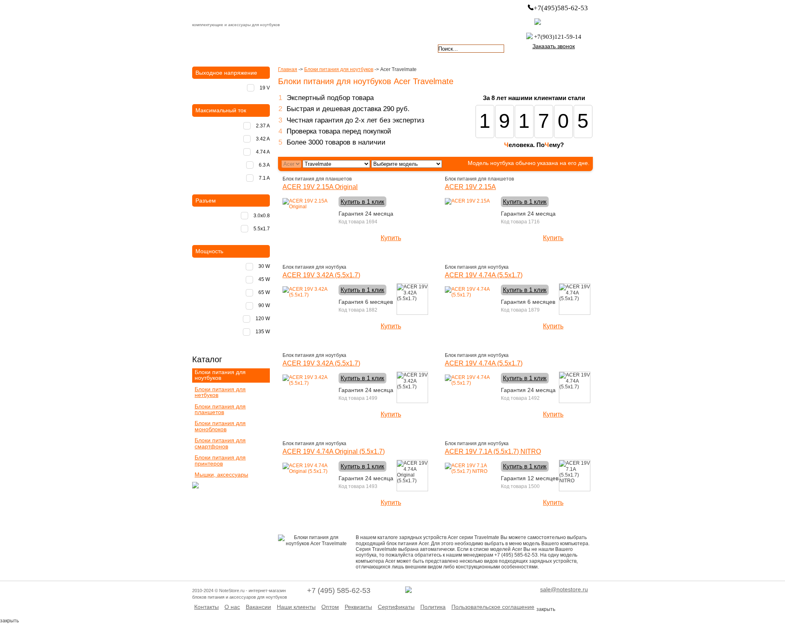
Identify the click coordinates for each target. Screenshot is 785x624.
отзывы (407, 48)
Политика (433, 607)
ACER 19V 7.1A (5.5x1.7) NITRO (493, 451)
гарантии (311, 48)
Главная (287, 69)
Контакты (206, 607)
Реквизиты (358, 607)
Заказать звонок (553, 46)
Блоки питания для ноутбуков (338, 69)
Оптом (330, 607)
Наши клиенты (296, 607)
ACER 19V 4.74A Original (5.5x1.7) (334, 451)
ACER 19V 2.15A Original (320, 186)
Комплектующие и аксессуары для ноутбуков (238, 11)
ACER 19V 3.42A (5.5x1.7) (321, 275)
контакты (359, 48)
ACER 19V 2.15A (470, 186)
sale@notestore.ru (564, 589)
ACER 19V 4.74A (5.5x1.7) (484, 275)
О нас (232, 607)
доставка (215, 48)
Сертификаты (396, 607)
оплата (263, 48)
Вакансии (258, 607)
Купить (391, 237)
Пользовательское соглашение (492, 607)
